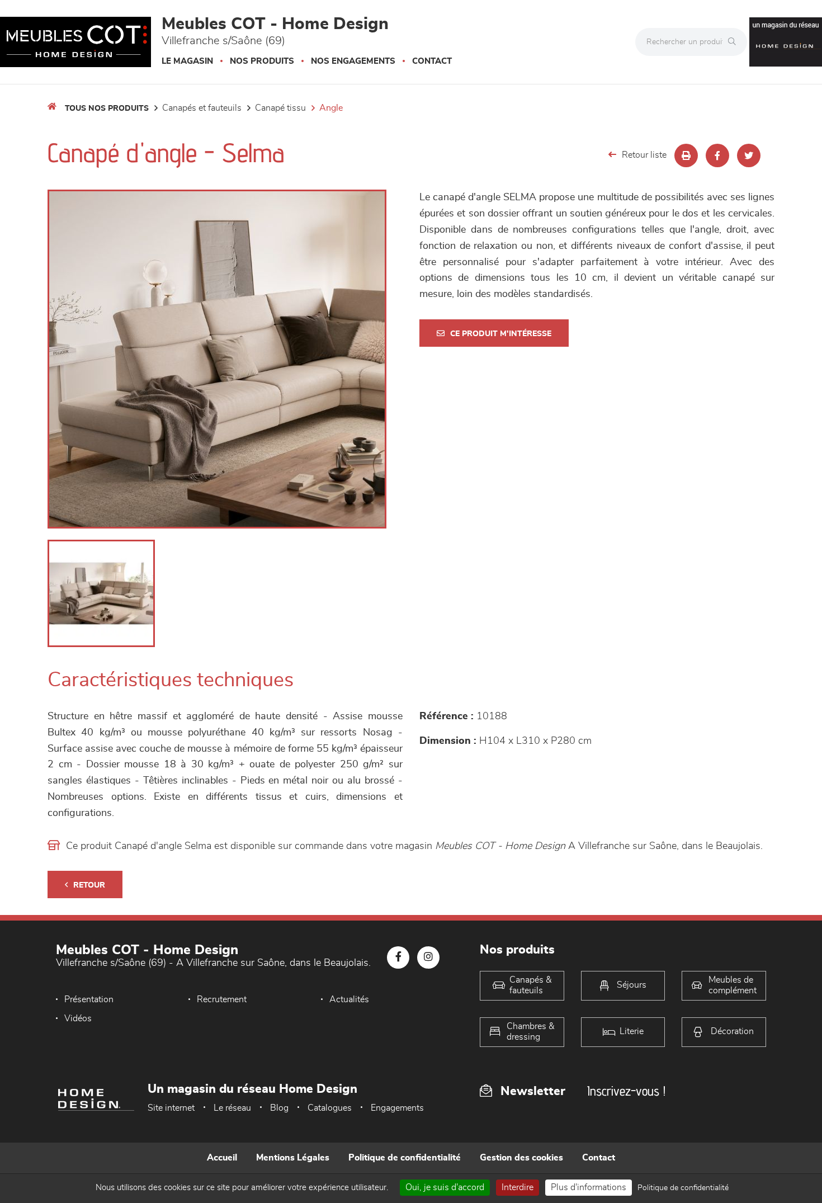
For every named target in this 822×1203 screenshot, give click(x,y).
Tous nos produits (107, 108)
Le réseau (232, 1107)
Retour (89, 885)
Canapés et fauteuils (202, 107)
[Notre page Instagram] (428, 957)
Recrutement (222, 999)
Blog (279, 1107)
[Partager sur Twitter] (748, 155)
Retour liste (644, 154)
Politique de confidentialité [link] (683, 1188)
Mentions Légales (292, 1157)
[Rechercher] (734, 42)
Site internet (171, 1107)
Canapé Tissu (280, 107)
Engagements (397, 1107)
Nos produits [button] (262, 61)
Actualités (349, 999)
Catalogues (330, 1107)
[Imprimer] (686, 155)
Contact (432, 61)
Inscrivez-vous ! (626, 1091)
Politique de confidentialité (404, 1157)
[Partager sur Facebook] (717, 155)
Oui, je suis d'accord (444, 1187)
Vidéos (78, 1018)
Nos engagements (353, 61)
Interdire (517, 1187)
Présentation (89, 999)
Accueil (222, 1157)
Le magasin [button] (187, 61)
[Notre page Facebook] (398, 957)
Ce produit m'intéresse (500, 334)
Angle (331, 107)
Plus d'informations (588, 1187)
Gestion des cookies (521, 1157)
